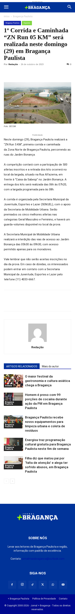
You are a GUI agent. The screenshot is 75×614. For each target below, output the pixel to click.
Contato (63, 598)
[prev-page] (6, 481)
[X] (25, 73)
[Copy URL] (8, 73)
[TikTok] (32, 585)
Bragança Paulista (22, 16)
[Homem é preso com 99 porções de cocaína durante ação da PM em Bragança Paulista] (13, 399)
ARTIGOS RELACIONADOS (21, 366)
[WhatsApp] (43, 73)
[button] (6, 7)
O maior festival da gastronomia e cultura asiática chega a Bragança (47, 380)
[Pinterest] (34, 73)
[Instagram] (22, 585)
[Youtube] (63, 585)
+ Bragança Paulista (18, 598)
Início (6, 16)
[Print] (52, 73)
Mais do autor (50, 366)
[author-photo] (37, 341)
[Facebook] (16, 73)
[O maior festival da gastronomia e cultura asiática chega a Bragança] (13, 380)
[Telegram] (61, 73)
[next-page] (12, 481)
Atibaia (8, 386)
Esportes (27, 23)
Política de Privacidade (44, 598)
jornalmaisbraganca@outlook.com (43, 558)
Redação (13, 64)
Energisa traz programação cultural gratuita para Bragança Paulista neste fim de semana (48, 444)
